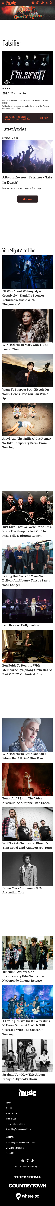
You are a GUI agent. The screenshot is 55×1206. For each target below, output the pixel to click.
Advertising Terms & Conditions (18, 1129)
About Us (9, 1108)
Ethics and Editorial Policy (16, 1124)
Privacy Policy (11, 1113)
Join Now (44, 117)
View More (27, 199)
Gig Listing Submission (15, 1148)
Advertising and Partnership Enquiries (20, 1142)
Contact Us (10, 1153)
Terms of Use (11, 1118)
